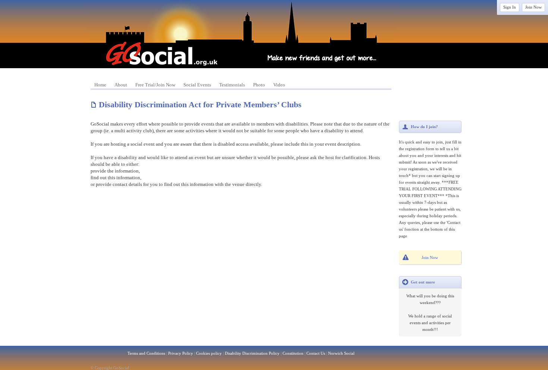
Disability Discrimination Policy (252, 353)
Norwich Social (341, 353)
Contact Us (315, 353)
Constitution (293, 353)
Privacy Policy (180, 353)
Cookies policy (209, 353)
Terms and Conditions (146, 353)
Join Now (533, 7)
